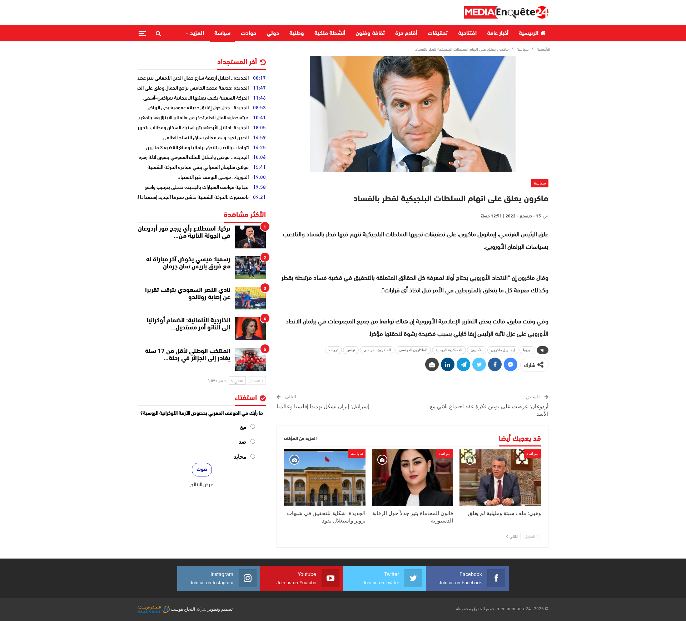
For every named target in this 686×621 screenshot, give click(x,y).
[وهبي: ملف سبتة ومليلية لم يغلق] (500, 477)
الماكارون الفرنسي (413, 350)
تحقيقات (438, 33)
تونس (351, 350)
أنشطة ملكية (329, 33)
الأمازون (477, 350)
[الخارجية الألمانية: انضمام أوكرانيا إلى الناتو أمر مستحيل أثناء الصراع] (250, 328)
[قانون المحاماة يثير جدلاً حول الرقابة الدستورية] (412, 477)
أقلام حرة (406, 33)
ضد (243, 442)
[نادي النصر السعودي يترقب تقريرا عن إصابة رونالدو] (250, 298)
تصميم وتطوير (220, 609)
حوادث (248, 33)
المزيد (197, 33)
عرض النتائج (201, 484)
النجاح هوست (182, 609)
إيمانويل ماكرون (503, 350)
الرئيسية (528, 33)
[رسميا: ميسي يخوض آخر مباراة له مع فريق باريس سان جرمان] (250, 267)
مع (243, 427)
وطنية (296, 33)
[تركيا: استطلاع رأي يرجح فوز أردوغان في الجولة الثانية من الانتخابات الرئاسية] (250, 237)
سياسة (222, 33)
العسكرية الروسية (449, 350)
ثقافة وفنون (370, 33)
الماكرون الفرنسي (377, 350)
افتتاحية (467, 33)
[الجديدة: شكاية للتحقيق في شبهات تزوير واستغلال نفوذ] (325, 477)
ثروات (333, 350)
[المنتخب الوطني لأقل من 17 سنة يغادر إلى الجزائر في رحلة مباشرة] (250, 359)
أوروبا (527, 350)
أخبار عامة (497, 33)
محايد (240, 457)
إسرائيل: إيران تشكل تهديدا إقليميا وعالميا (323, 406)
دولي (273, 33)
